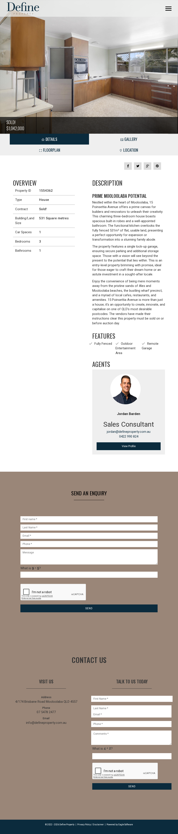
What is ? (30, 568)
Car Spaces (23, 232)
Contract (21, 209)
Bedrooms (22, 241)
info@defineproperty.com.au (46, 723)
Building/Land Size (24, 220)
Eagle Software (125, 824)
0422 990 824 (128, 436)
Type (18, 200)
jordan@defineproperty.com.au (128, 432)
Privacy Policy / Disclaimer (90, 824)
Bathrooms (23, 251)
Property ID (23, 191)
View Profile (129, 446)
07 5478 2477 (46, 712)
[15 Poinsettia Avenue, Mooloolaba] (89, 67)
